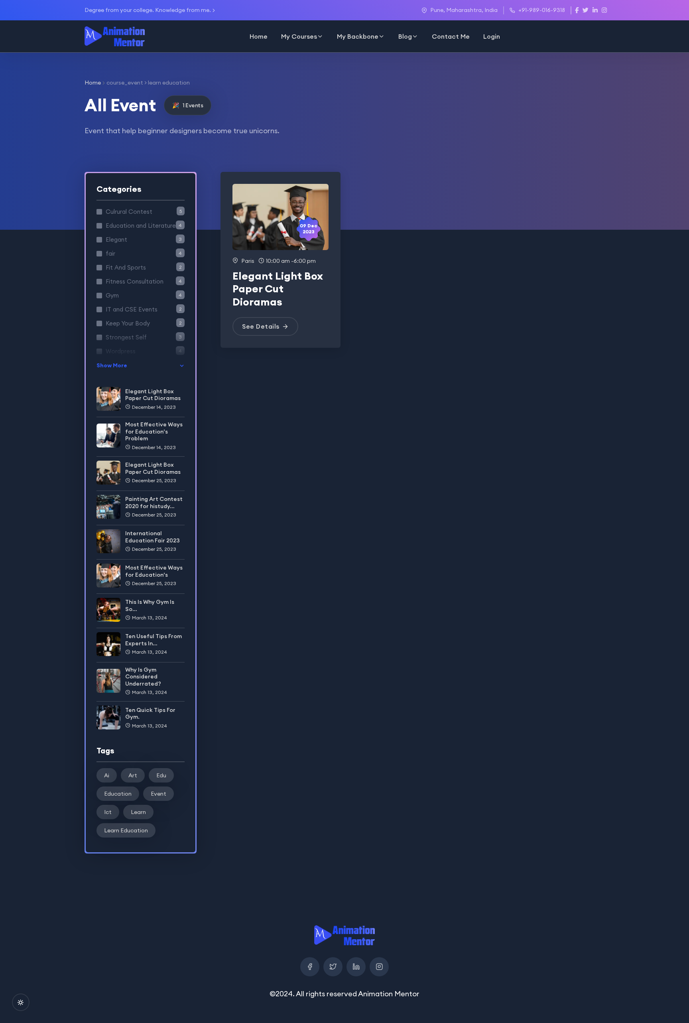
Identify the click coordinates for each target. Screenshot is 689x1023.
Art (132, 775)
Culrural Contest (144, 211)
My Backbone (357, 36)
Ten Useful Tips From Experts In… (153, 640)
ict (108, 812)
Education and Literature (144, 225)
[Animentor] (115, 36)
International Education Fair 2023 (152, 537)
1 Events (187, 105)
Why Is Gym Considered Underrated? (143, 676)
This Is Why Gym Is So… (149, 605)
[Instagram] (379, 966)
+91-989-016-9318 (541, 10)
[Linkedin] (356, 966)
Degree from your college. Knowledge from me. (148, 10)
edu (161, 775)
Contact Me (451, 36)
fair (144, 253)
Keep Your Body (144, 323)
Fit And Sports (144, 267)
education (118, 793)
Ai (106, 775)
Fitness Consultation (144, 281)
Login (491, 36)
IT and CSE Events (144, 309)
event (158, 793)
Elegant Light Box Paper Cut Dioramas (153, 395)
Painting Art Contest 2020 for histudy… (154, 502)
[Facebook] (309, 966)
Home (259, 36)
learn (138, 812)
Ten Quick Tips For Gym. (150, 713)
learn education (126, 830)
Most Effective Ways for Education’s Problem (154, 431)
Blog (405, 36)
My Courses (299, 36)
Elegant (144, 239)
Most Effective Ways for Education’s (154, 571)
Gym (144, 295)
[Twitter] (333, 966)
